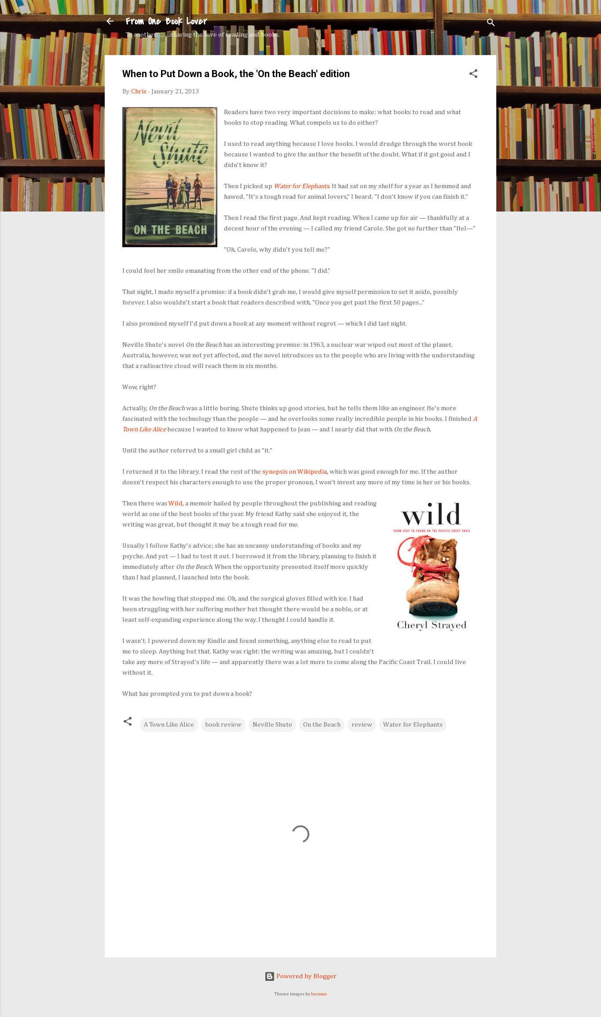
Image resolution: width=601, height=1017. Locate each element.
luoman (319, 994)
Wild (176, 503)
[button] (473, 75)
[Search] (491, 24)
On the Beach (322, 724)
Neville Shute (272, 724)
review (362, 724)
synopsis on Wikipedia (294, 471)
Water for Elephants (413, 724)
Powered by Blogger (306, 976)
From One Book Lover (166, 21)
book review (223, 724)
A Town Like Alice (169, 724)
